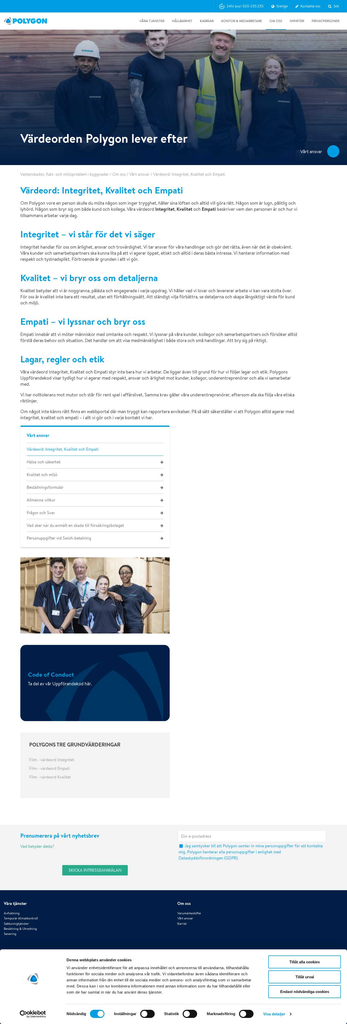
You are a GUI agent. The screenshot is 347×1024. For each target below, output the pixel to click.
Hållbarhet (182, 21)
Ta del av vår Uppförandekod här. (60, 683)
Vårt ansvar (139, 174)
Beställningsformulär (45, 487)
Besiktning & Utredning (20, 929)
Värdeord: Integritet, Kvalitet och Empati (63, 449)
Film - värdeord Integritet (51, 759)
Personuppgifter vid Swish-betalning (59, 538)
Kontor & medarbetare (241, 21)
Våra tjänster (151, 21)
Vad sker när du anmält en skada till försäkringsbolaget (75, 525)
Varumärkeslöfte (189, 913)
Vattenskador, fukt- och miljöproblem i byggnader (64, 174)
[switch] (147, 1017)
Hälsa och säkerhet (43, 462)
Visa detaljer (274, 1014)
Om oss (276, 21)
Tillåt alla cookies (304, 962)
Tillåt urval (304, 977)
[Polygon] (25, 21)
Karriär (207, 21)
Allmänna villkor (41, 500)
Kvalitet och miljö (42, 474)
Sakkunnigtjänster (16, 923)
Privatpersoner (325, 21)
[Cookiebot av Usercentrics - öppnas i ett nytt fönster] (33, 1014)
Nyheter (297, 21)
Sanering (10, 934)
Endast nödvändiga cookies (304, 991)
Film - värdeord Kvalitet (50, 777)
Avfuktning (12, 913)
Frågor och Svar (41, 512)
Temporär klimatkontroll (21, 918)
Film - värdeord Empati (49, 768)
